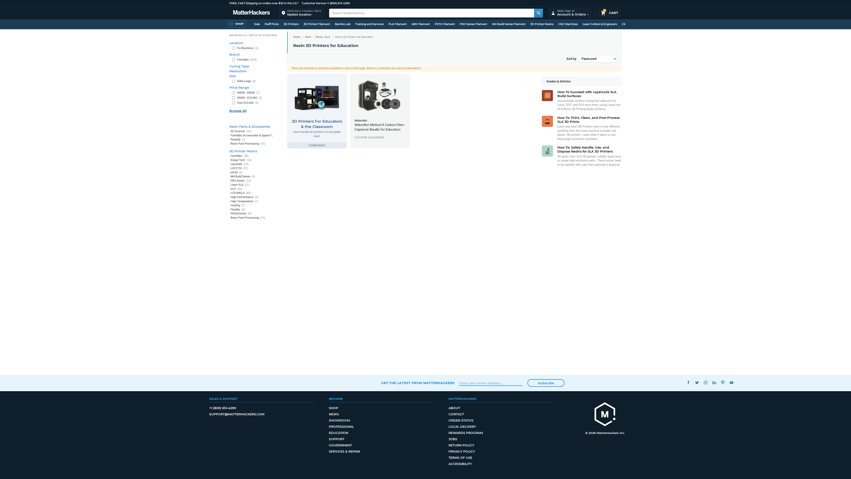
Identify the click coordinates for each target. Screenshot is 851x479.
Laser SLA (240, 184)
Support (336, 439)
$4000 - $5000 (248, 92)
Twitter (697, 382)
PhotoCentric (241, 213)
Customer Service (314, 3)
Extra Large (246, 81)
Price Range (239, 88)
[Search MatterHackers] (538, 13)
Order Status (461, 420)
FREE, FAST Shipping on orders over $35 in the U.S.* (264, 3)
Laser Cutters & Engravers (600, 24)
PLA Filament (397, 24)
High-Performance (244, 197)
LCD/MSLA (240, 192)
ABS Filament (421, 24)
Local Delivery (462, 427)
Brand (234, 55)
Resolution (238, 71)
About (454, 408)
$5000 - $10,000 (249, 97)
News (334, 414)
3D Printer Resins (541, 24)
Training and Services (369, 24)
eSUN (236, 172)
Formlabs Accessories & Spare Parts (252, 135)
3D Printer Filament (317, 24)
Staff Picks (272, 24)
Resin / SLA (323, 37)
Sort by (571, 59)
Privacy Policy (462, 451)
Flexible (237, 209)
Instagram (705, 382)
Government (340, 445)
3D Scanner (241, 131)
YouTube (731, 382)
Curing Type (239, 66)
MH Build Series (242, 176)
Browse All (237, 111)
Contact (456, 414)
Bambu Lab (342, 24)
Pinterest (723, 382)
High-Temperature (244, 201)
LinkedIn (714, 382)
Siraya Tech (241, 160)
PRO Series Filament (473, 24)
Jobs (453, 439)
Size (232, 76)
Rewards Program (466, 433)
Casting (237, 205)
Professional (341, 427)
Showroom (339, 420)
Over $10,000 (247, 102)
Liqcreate (239, 164)
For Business (247, 48)
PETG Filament (445, 24)
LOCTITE (239, 168)
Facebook (688, 382)
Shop (333, 408)
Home (297, 37)
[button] (301, 13)
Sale (257, 24)
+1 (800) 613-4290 (338, 3)
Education (338, 433)
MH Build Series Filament (508, 24)
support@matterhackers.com (236, 414)
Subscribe (546, 383)
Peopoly (237, 139)
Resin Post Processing (247, 143)
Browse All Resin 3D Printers (253, 35)
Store (308, 37)
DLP (236, 188)
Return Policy (461, 445)
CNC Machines (568, 24)
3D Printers (291, 24)
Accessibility (460, 464)
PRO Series (240, 180)
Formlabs (247, 59)
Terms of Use (460, 458)
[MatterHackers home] (251, 13)
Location (236, 43)
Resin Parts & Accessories (249, 127)
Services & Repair (344, 451)
